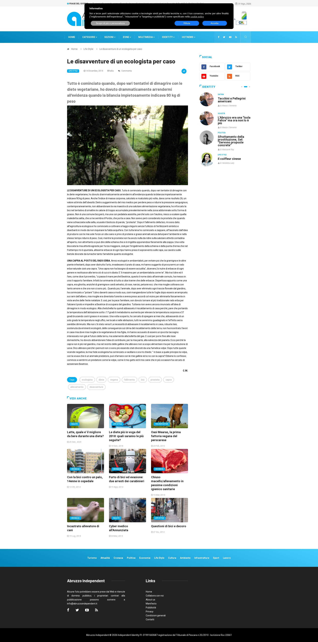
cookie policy (197, 16)
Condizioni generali (156, 615)
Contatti (150, 619)
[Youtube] (230, 37)
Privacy (149, 611)
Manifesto (151, 603)
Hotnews (187, 37)
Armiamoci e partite (231, 136)
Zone (126, 37)
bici (142, 379)
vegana (114, 379)
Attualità (105, 558)
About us (150, 599)
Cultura (221, 94)
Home (71, 37)
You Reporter (161, 424)
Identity (167, 37)
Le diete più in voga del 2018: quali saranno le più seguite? (126, 436)
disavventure (96, 387)
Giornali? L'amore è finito (231, 157)
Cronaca (75, 469)
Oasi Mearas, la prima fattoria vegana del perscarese (166, 436)
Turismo (92, 558)
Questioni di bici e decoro (168, 526)
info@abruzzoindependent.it (82, 603)
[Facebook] (218, 37)
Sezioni (109, 37)
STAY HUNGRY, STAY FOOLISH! (232, 100)
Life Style (88, 49)
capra (169, 379)
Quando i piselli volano (233, 117)
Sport (216, 558)
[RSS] (236, 37)
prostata (155, 379)
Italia (111, 71)
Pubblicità (151, 607)
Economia (144, 558)
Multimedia (145, 37)
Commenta (126, 71)
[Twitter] (224, 37)
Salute (74, 424)
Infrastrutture (201, 558)
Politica (222, 132)
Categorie (89, 37)
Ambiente (185, 558)
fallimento (129, 379)
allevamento (76, 387)
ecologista (87, 379)
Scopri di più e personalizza (110, 23)
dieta (101, 379)
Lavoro (227, 558)
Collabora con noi (155, 595)
